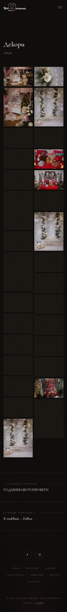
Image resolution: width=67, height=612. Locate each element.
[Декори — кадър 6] (18, 210)
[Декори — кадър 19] (48, 159)
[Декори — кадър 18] (48, 138)
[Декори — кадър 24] (48, 283)
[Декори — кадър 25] (48, 304)
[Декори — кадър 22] (48, 231)
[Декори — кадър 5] (18, 180)
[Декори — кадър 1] (18, 76)
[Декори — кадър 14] (18, 407)
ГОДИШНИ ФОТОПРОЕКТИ (26, 490)
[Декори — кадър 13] (18, 386)
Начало (16, 568)
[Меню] (59, 7)
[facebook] (27, 555)
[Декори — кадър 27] (48, 346)
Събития (50, 568)
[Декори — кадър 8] (18, 271)
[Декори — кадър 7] (18, 241)
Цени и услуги (16, 575)
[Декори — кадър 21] (48, 201)
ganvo (40, 603)
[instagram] (40, 555)
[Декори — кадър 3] (18, 138)
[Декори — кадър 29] (48, 388)
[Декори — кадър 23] (48, 262)
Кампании (37, 575)
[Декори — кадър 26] (48, 325)
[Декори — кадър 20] (48, 180)
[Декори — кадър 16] (48, 76)
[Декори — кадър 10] (18, 323)
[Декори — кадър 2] (18, 107)
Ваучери (55, 575)
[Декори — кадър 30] (48, 418)
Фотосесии (33, 568)
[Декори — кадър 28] (48, 367)
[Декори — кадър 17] (48, 107)
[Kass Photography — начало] (15, 7)
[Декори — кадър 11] (18, 344)
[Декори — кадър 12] (18, 365)
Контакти (33, 581)
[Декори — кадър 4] (18, 159)
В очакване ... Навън (18, 519)
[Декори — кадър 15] (18, 438)
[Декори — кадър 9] (18, 302)
